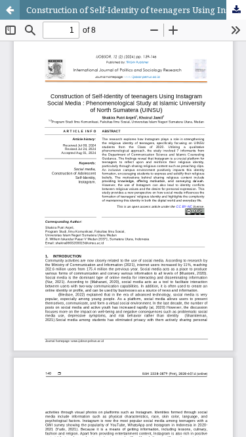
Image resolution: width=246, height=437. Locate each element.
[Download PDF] (236, 10)
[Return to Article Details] (10, 10)
